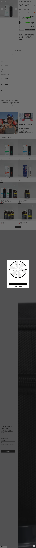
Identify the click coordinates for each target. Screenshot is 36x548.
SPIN (18, 283)
